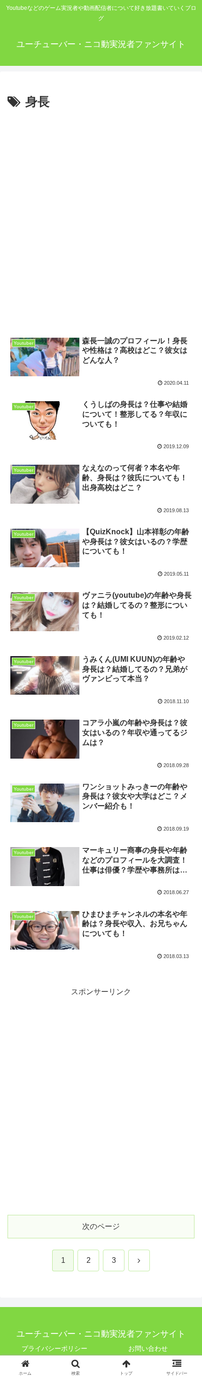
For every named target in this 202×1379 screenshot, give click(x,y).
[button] (182, 1203)
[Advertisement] (101, 219)
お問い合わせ (148, 1348)
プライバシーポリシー (54, 1348)
